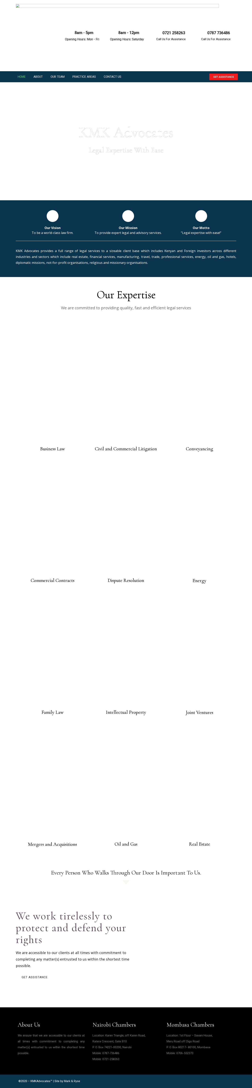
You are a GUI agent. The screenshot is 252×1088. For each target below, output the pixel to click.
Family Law (53, 712)
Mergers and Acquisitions (52, 844)
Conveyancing (199, 449)
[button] (223, 77)
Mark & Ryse (72, 1081)
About (38, 77)
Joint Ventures (199, 712)
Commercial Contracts (52, 580)
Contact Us (112, 77)
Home (22, 77)
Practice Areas (84, 77)
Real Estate (199, 844)
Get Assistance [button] (35, 977)
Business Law (52, 449)
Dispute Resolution (126, 580)
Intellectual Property (126, 712)
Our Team (58, 77)
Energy (199, 581)
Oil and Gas (126, 844)
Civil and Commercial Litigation (126, 449)
